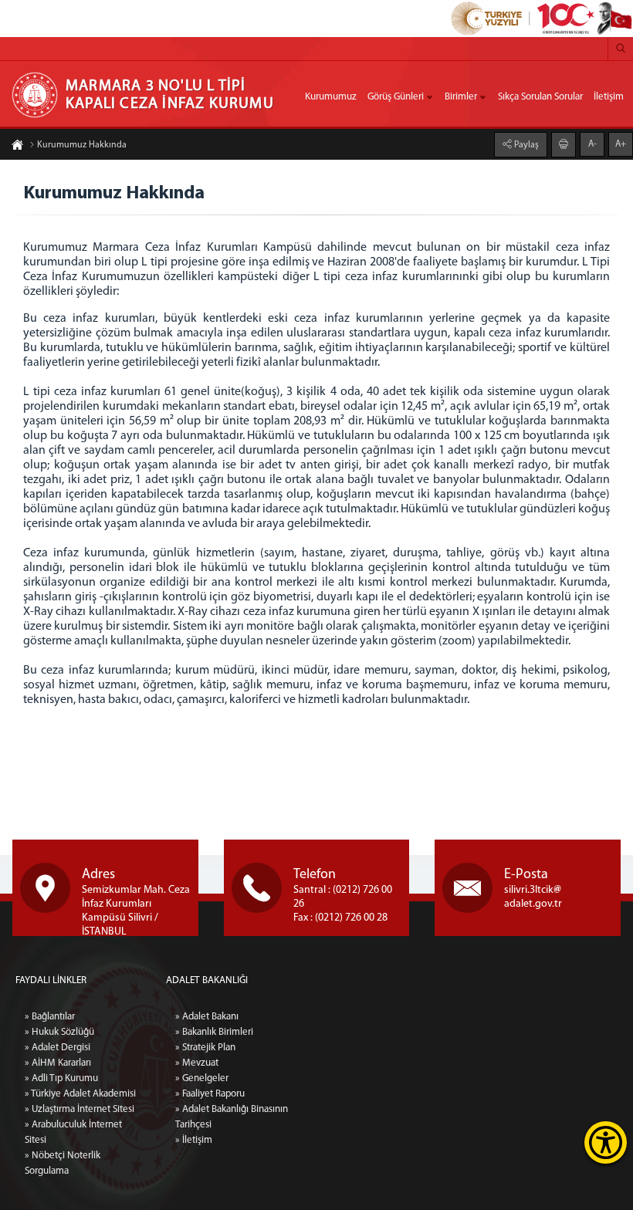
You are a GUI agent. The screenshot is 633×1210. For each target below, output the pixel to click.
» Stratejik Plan (205, 1048)
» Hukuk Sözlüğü (59, 1032)
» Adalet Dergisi (57, 1048)
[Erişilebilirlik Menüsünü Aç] (605, 1142)
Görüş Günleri (395, 97)
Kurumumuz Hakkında (82, 145)
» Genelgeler (201, 1078)
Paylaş (525, 145)
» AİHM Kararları (58, 1063)
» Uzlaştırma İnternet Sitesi (79, 1109)
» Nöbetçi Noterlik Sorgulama (62, 1163)
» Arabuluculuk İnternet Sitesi (73, 1132)
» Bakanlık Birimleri (214, 1032)
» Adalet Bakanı (207, 1017)
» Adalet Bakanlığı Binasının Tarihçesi (231, 1117)
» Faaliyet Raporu (210, 1094)
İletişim (609, 97)
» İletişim (193, 1140)
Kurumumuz (331, 97)
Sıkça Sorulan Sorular (540, 97)
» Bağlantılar (50, 1017)
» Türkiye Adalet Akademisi (80, 1094)
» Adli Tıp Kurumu (61, 1078)
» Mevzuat (196, 1063)
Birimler (461, 97)
